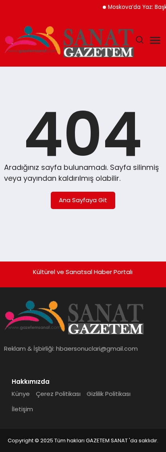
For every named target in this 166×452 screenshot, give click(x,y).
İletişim (22, 409)
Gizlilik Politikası (109, 393)
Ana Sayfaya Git (83, 200)
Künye (21, 393)
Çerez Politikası (58, 393)
